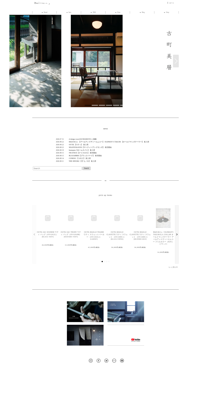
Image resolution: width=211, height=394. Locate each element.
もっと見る (172, 267)
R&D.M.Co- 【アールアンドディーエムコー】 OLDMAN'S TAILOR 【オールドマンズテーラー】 (103, 142)
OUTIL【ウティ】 (73, 145)
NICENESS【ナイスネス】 (76, 153)
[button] (35, 61)
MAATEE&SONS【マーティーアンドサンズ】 (84, 147)
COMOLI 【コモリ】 (74, 158)
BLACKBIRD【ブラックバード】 (79, 156)
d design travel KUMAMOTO (77, 139)
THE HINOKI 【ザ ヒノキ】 (77, 161)
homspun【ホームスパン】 (76, 150)
